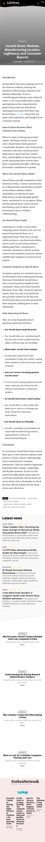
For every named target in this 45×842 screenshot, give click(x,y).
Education (6, 567)
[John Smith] (10, 61)
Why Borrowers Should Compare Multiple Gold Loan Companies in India (22, 637)
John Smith (18, 61)
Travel (5, 590)
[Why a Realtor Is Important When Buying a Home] (22, 701)
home (4, 547)
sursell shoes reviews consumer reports (17, 504)
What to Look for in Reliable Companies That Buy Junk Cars (22, 756)
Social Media (7, 524)
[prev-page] (19, 771)
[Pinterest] (26, 70)
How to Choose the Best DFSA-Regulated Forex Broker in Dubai (31, 805)
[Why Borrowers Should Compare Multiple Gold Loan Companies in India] (22, 622)
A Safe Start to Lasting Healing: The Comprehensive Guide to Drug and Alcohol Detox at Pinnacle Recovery (20, 812)
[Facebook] (15, 70)
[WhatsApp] (31, 70)
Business (22, 41)
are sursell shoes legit (17, 498)
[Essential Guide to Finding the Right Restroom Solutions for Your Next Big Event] (4, 798)
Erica (22, 645)
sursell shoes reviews (11, 501)
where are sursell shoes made (14, 507)
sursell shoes (32, 498)
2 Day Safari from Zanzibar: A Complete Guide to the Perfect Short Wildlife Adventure (20, 596)
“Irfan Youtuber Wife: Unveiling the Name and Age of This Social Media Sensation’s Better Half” (20, 530)
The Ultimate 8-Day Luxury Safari (41, 802)
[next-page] (25, 771)
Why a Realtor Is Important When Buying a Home (22, 716)
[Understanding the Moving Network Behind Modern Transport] (22, 660)
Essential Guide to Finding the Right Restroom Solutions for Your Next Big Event (10, 811)
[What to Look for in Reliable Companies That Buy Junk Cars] (22, 741)
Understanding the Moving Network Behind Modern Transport (22, 675)
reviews (20, 114)
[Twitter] (20, 70)
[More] (37, 70)
